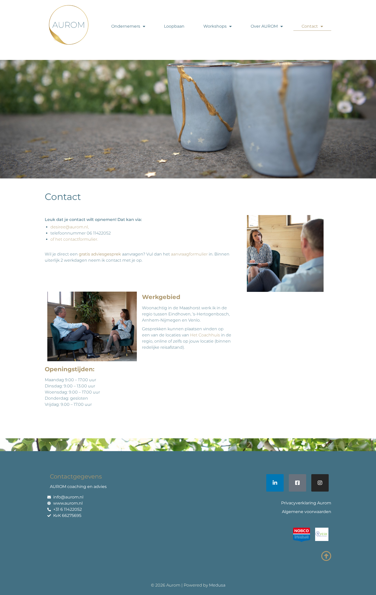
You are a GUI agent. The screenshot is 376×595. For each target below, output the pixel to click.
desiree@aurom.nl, (69, 227)
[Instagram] (320, 483)
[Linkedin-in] (275, 483)
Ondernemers (125, 26)
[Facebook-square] (297, 483)
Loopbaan (174, 26)
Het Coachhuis (205, 335)
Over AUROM (264, 26)
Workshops (215, 26)
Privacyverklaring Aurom (306, 503)
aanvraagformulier (189, 254)
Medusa (217, 585)
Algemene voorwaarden (306, 511)
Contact (310, 26)
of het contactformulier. (74, 239)
